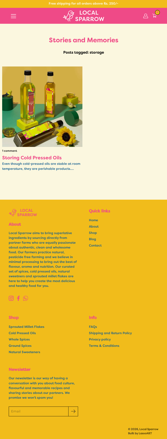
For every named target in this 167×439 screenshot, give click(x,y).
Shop (93, 233)
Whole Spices (19, 339)
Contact (95, 245)
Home (93, 220)
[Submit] (73, 411)
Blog (92, 239)
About (94, 226)
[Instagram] (11, 298)
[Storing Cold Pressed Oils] (42, 106)
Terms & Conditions (104, 346)
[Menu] (13, 16)
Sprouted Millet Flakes (26, 327)
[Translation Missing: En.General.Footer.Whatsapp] (25, 298)
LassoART (145, 433)
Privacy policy (100, 339)
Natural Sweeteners (24, 352)
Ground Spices (20, 346)
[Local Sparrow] (83, 16)
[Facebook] (18, 298)
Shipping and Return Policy (110, 333)
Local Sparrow (148, 429)
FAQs (93, 327)
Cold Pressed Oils (22, 333)
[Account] (145, 15)
